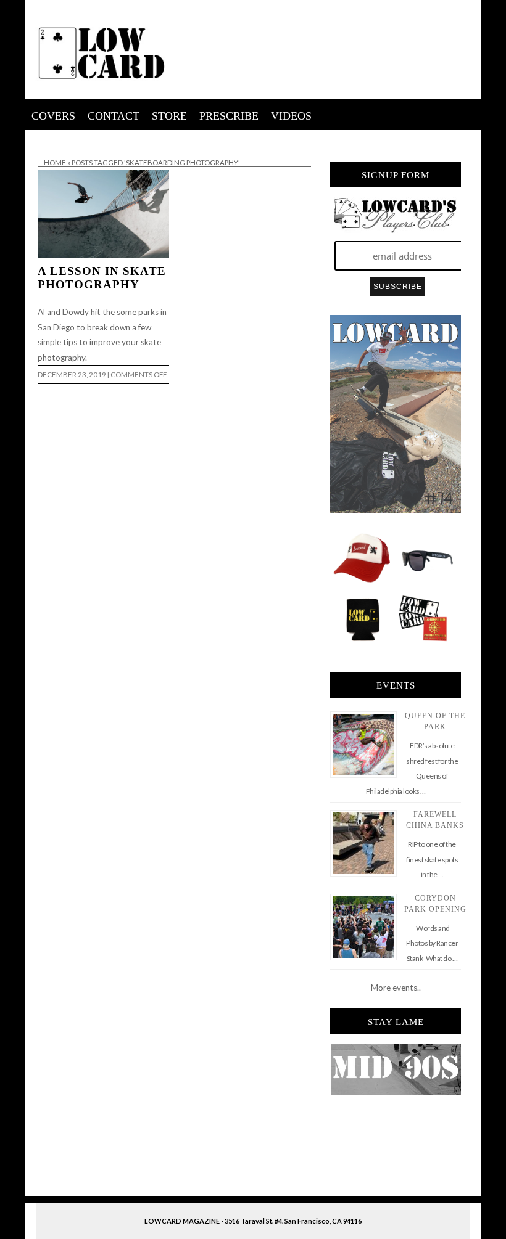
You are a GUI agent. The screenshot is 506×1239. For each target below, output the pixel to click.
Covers (53, 116)
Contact (113, 116)
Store (169, 116)
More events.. (396, 987)
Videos (291, 116)
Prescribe (229, 116)
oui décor (42, 138)
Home (55, 162)
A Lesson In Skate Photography (102, 278)
